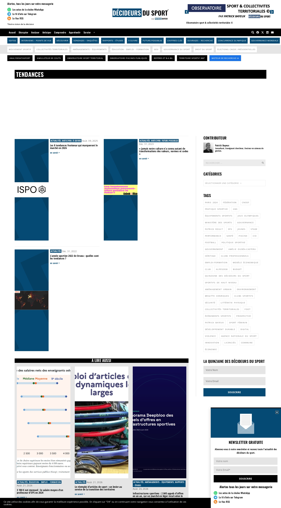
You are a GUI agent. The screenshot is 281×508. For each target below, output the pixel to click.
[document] (140, 254)
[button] (277, 412)
